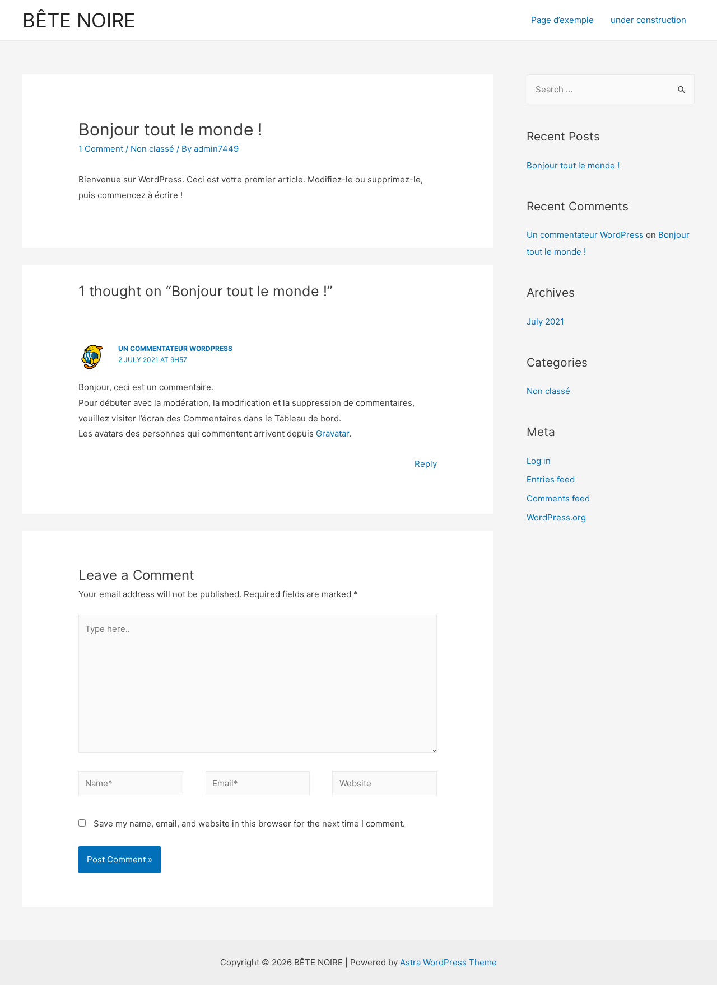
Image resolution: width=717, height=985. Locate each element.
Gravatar (332, 433)
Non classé (152, 148)
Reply (426, 463)
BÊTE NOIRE (79, 20)
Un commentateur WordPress (175, 348)
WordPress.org (556, 517)
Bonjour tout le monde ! (573, 165)
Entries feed (551, 479)
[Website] (384, 785)
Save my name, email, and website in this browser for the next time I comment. (249, 823)
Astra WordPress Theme (448, 962)
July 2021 (545, 321)
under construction (648, 20)
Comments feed (558, 498)
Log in (539, 461)
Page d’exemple (562, 20)
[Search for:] (611, 89)
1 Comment (100, 148)
